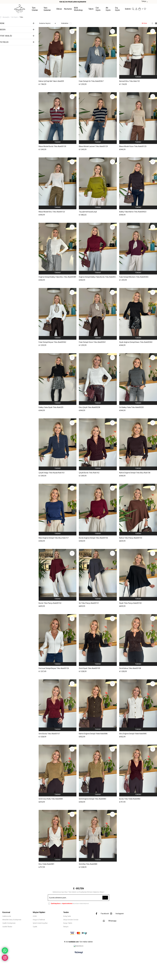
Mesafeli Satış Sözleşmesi (11, 920)
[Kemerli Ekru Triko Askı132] (138, 52)
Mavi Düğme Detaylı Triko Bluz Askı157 (54, 538)
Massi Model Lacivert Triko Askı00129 (93, 146)
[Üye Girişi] (136, 9)
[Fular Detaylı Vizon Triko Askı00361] (98, 313)
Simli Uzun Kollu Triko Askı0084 (51, 799)
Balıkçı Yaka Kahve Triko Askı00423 (132, 212)
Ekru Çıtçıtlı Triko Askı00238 (89, 407)
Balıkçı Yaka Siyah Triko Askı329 (51, 407)
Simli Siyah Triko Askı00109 (89, 668)
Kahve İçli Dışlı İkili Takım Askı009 (51, 81)
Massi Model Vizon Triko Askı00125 (132, 146)
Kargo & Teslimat (39, 920)
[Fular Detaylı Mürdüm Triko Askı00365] (138, 248)
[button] (56, 77)
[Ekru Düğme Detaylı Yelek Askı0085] (138, 704)
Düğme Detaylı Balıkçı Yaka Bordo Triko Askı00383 (98, 277)
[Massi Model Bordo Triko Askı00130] (57, 117)
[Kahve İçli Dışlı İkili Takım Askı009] (57, 52)
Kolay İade (67, 916)
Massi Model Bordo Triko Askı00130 (52, 146)
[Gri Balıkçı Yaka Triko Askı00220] (138, 378)
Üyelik (35, 927)
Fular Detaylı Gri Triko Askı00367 (91, 81)
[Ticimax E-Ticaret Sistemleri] (78, 952)
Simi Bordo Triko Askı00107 (49, 734)
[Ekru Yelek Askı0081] (57, 835)
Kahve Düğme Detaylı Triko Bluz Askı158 (134, 473)
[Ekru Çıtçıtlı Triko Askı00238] (98, 378)
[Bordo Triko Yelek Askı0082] (138, 770)
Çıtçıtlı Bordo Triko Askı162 (89, 473)
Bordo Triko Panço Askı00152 (50, 603)
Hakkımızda (6, 916)
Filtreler (4, 42)
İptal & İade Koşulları (40, 923)
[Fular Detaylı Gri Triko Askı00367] (98, 52)
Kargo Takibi (67, 923)
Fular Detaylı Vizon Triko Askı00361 (92, 342)
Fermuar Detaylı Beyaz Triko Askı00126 (54, 668)
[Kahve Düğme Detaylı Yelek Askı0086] (98, 704)
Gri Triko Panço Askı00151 (89, 603)
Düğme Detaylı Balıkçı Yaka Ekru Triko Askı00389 (57, 277)
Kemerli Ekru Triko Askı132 (129, 81)
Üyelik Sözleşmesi (8, 923)
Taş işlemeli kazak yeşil (88, 212)
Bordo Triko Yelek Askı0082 (129, 799)
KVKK (35, 916)
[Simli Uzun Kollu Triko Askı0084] (57, 770)
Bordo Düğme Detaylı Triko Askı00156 (93, 538)
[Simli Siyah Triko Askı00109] (98, 639)
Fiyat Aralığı (6, 36)
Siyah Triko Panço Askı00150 (130, 603)
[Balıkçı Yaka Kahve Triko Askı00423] (138, 183)
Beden (2, 29)
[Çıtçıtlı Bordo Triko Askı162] (98, 443)
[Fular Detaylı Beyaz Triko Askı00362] (57, 313)
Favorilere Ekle (72, 31)
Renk (2, 23)
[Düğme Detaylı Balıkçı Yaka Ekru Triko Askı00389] (57, 248)
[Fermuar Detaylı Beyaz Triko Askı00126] (57, 639)
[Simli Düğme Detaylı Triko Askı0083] (98, 770)
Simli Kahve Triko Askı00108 (130, 668)
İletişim (65, 927)
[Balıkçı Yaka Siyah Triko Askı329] (57, 378)
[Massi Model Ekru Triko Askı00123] (57, 183)
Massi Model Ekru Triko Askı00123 (52, 212)
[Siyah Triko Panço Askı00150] (138, 574)
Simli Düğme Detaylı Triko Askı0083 (92, 799)
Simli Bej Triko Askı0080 (88, 864)
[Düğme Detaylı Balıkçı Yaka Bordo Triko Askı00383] (98, 248)
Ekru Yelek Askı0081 (46, 864)
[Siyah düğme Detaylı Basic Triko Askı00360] (138, 313)
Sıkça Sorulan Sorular (70, 920)
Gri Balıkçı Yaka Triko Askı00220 (131, 407)
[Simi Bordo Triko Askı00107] (57, 704)
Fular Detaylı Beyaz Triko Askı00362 (52, 342)
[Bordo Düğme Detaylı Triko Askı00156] (98, 509)
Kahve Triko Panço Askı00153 (130, 538)
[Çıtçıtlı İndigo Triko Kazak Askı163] (57, 443)
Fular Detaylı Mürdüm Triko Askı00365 (133, 277)
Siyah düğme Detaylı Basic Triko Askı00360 (135, 342)
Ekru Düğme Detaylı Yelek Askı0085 (133, 734)
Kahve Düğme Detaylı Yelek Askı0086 (93, 734)
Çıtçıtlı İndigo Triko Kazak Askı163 (51, 473)
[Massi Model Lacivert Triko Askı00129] (98, 117)
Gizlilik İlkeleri (7, 927)
